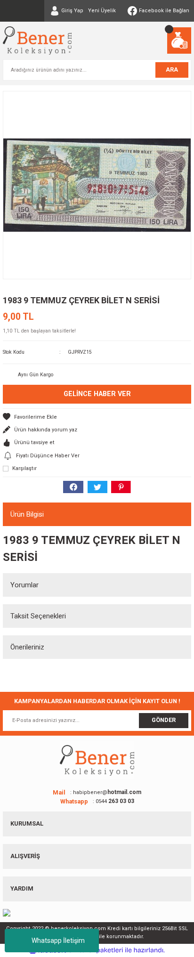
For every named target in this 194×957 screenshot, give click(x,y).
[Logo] (37, 40)
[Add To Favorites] (97, 417)
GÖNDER (164, 719)
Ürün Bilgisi (27, 514)
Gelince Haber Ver (97, 394)
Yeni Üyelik (102, 11)
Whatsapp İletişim (58, 940)
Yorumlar (24, 585)
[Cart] (179, 40)
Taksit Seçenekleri (38, 616)
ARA (172, 69)
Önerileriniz (27, 647)
